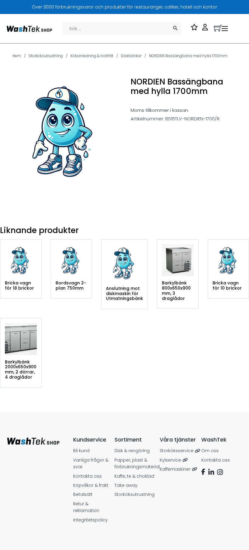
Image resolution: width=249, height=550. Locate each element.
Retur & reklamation (86, 507)
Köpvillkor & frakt (90, 485)
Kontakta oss (87, 476)
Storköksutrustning (46, 55)
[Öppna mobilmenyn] (225, 28)
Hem (16, 55)
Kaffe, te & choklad (134, 476)
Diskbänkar (131, 55)
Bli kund (81, 451)
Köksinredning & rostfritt (91, 55)
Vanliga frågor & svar (90, 463)
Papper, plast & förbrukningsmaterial (137, 463)
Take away (126, 485)
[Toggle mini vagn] (218, 28)
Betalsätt (83, 494)
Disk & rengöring (132, 451)
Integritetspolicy (90, 520)
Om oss (210, 451)
